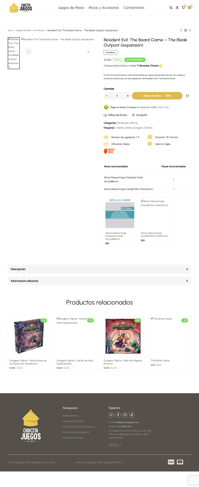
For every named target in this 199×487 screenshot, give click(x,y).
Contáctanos (133, 7)
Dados (128, 127)
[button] (183, 8)
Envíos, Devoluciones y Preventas (78, 426)
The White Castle (160, 360)
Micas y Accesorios (103, 7)
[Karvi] (190, 30)
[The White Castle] (170, 336)
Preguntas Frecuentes (73, 421)
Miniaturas (39, 30)
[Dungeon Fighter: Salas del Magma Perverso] (123, 336)
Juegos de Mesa (71, 7)
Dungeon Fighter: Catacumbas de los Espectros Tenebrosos (27, 362)
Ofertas (133, 122)
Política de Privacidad (73, 438)
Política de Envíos (117, 115)
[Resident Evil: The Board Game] (181, 30)
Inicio (10, 30)
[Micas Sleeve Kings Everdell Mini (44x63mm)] (155, 213)
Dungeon (138, 127)
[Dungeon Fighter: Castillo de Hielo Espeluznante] (76, 336)
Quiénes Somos (70, 415)
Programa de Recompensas (76, 432)
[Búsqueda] (171, 8)
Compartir (141, 115)
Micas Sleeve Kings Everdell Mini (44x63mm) (154, 234)
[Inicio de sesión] (177, 8)
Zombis (148, 127)
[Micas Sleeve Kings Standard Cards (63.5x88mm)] (119, 213)
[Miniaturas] (185, 30)
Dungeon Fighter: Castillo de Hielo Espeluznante (75, 362)
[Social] (111, 415)
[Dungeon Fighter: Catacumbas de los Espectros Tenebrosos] (29, 336)
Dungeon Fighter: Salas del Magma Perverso (123, 362)
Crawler (119, 127)
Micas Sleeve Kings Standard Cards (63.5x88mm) (115, 236)
